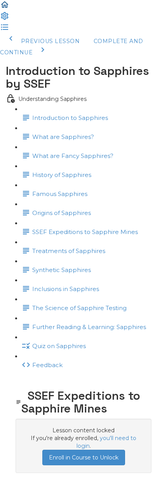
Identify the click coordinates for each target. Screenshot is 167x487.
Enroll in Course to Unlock (83, 457)
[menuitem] (4, 18)
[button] (4, 7)
